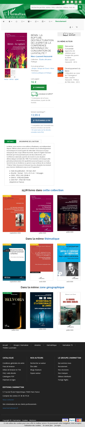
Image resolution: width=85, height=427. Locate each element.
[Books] (10, 21)
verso (12, 79)
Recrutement (62, 366)
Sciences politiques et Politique (41, 73)
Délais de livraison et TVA (12, 370)
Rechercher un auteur (38, 363)
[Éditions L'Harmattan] (15, 12)
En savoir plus (48, 425)
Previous (8, 49)
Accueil (5, 345)
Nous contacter (8, 400)
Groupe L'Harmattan (21, 345)
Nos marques (63, 373)
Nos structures (63, 370)
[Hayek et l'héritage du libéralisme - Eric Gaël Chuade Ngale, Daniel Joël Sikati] (68, 262)
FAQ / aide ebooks (9, 373)
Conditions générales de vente (13, 363)
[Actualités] (43, 21)
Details (10, 141)
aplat (16, 79)
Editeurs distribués (64, 376)
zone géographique (52, 287)
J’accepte (57, 425)
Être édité (33, 366)
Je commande (38, 87)
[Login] (71, 27)
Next (24, 49)
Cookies (25, 420)
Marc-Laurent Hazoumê (41, 56)
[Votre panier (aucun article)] (76, 27)
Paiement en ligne (9, 380)
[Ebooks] (22, 21)
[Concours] (50, 21)
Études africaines (45, 59)
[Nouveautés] (16, 21)
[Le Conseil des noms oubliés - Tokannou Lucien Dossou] (68, 310)
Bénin (52, 68)
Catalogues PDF (8, 376)
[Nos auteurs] (29, 21)
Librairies (37, 345)
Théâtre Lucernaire (9, 348)
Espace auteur (35, 373)
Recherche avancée (75, 11)
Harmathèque (52, 345)
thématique (51, 238)
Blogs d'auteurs (36, 370)
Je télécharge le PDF (41, 120)
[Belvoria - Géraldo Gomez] (14, 310)
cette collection (53, 190)
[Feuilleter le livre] (69, 34)
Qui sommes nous (64, 363)
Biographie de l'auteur (29, 141)
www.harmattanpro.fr (10, 408)
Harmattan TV (68, 345)
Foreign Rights (63, 380)
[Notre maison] (36, 21)
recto (6, 79)
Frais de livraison (9, 366)
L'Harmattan (16, 420)
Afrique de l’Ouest (43, 68)
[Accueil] (5, 21)
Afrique (34, 68)
